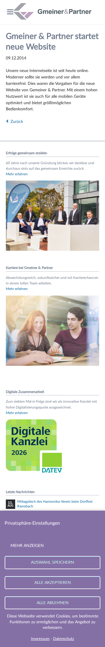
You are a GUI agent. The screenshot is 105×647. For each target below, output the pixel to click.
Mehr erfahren (17, 174)
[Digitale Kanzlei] (35, 474)
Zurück (16, 122)
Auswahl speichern (52, 562)
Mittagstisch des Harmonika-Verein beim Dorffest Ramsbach (54, 504)
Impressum (40, 639)
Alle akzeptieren (52, 582)
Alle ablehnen (53, 602)
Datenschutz (63, 639)
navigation (10, 12)
